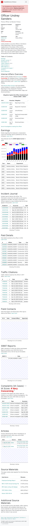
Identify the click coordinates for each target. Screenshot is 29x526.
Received (24, 401)
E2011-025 (5, 410)
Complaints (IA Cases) (7, 68)
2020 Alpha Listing (6, 490)
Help (5, 517)
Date (13, 279)
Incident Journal (6, 60)
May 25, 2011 (7, 446)
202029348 (5, 212)
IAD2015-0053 (5, 102)
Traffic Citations (6, 63)
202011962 (5, 228)
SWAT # (4, 356)
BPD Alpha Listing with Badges (10, 487)
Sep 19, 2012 (7, 442)
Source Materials (5, 71)
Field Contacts (5, 65)
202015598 (5, 223)
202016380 (5, 221)
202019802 (5, 216)
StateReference (6, 11)
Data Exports (16, 517)
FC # (3, 318)
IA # (3, 401)
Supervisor (25, 318)
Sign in (14, 518)
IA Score (19, 76)
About (2, 517)
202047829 (5, 207)
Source (14, 439)
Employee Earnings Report (8, 480)
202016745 (5, 219)
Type (20, 242)
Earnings (3, 58)
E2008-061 (4, 106)
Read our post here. (19, 8)
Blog (6, 518)
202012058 (5, 225)
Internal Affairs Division (9, 85)
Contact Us (9, 518)
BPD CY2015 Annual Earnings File (10, 483)
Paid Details (5, 61)
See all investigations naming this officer (11, 126)
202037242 (5, 210)
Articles (3, 69)
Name (8, 163)
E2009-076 (5, 412)
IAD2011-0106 (5, 407)
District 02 (3, 38)
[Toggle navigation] (26, 2)
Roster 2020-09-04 (7, 493)
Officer (10, 242)
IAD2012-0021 (5, 405)
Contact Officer (16, 318)
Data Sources (10, 517)
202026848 (5, 214)
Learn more (9, 136)
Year (3, 163)
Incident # (4, 205)
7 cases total (16, 81)
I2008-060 (4, 122)
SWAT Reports (5, 66)
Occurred (15, 205)
